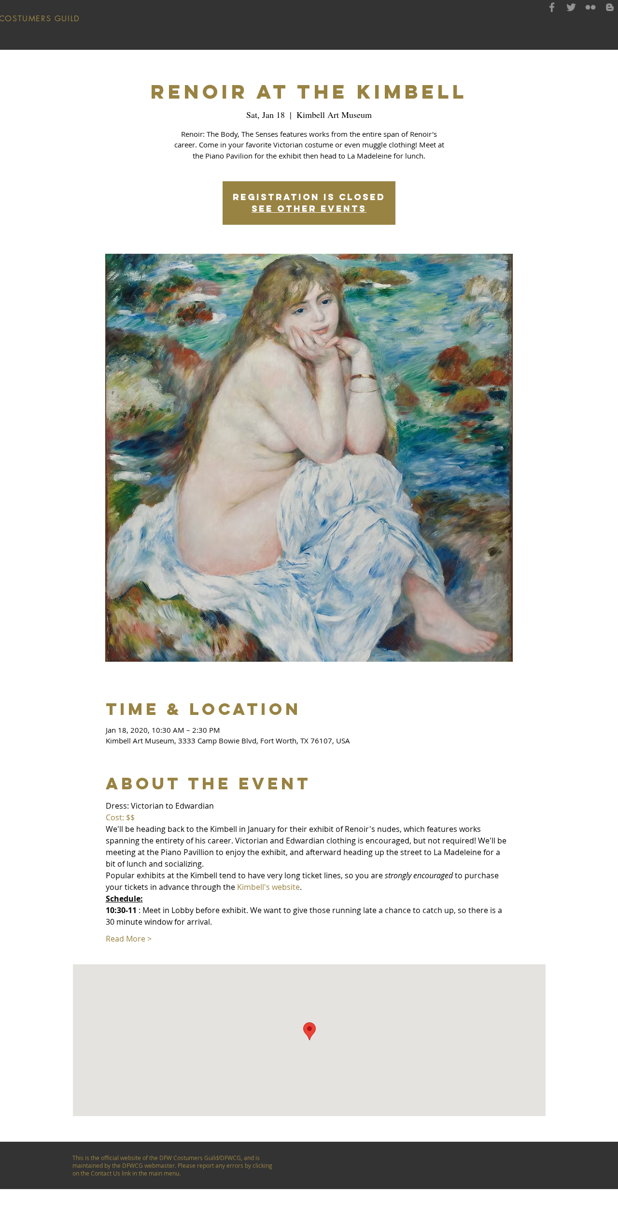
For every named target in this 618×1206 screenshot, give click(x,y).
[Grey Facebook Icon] (552, 7)
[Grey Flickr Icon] (590, 7)
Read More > (129, 938)
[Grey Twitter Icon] (571, 7)
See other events (309, 208)
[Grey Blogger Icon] (610, 7)
